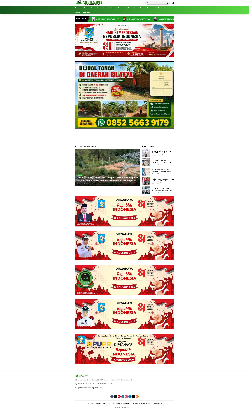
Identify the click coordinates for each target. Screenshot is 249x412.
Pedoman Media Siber (130, 404)
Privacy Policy (145, 404)
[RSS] (137, 396)
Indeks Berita (157, 404)
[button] (168, 2)
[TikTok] (133, 396)
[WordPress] (122, 396)
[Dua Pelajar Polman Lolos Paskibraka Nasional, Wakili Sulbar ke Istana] (146, 172)
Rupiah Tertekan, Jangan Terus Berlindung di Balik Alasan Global (163, 180)
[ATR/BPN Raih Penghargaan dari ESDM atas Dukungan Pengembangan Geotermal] (146, 153)
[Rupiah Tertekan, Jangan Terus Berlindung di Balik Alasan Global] (146, 181)
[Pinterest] (119, 396)
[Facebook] (112, 396)
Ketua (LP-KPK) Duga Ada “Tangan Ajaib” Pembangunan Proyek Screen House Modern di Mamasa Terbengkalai (108, 179)
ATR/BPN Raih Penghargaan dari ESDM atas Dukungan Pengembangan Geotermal (161, 152)
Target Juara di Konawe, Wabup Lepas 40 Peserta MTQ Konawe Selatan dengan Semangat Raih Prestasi (162, 189)
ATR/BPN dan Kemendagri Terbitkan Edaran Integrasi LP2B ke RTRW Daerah (161, 161)
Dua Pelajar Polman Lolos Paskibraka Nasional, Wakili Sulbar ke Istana (161, 171)
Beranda (90, 404)
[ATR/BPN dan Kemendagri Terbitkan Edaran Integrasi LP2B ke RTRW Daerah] (146, 162)
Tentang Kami (100, 404)
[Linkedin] (130, 396)
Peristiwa (79, 175)
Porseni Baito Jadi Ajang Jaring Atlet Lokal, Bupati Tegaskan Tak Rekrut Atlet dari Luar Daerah (114, 19)
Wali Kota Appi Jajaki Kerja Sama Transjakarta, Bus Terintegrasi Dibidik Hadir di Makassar (145, 19)
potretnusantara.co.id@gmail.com (90, 388)
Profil (118, 404)
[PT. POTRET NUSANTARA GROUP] (89, 3)
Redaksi (111, 404)
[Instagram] (126, 396)
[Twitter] (115, 396)
